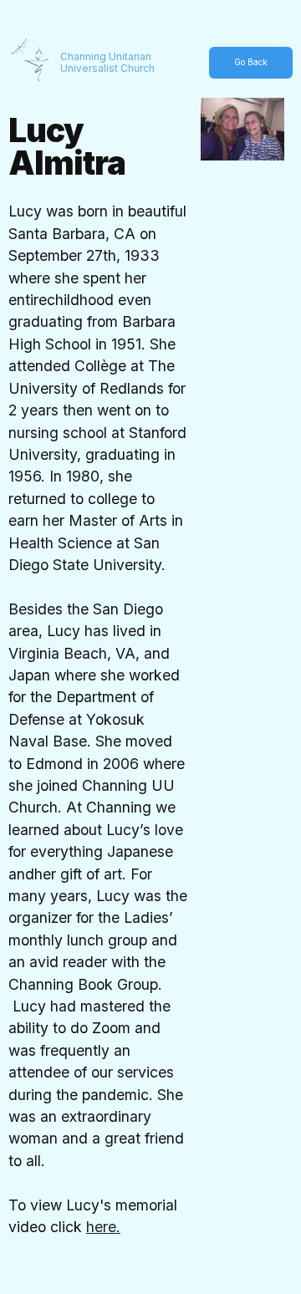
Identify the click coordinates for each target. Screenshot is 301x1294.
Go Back (251, 62)
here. (103, 1226)
